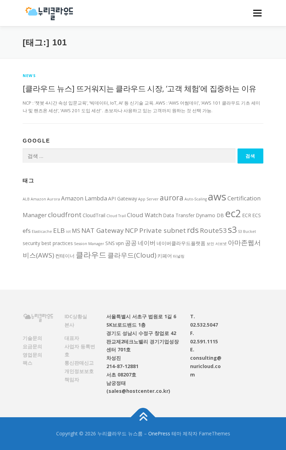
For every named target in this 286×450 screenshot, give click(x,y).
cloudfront (65, 214)
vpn (120, 243)
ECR (246, 215)
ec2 (233, 213)
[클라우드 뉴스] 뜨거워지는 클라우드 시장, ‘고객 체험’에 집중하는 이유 (139, 88)
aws (217, 197)
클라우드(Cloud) (131, 255)
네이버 (147, 243)
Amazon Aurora (45, 199)
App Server (148, 199)
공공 (131, 243)
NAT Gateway (102, 230)
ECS (256, 215)
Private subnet (162, 230)
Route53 (213, 230)
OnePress (159, 433)
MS (76, 231)
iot (68, 231)
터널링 (179, 256)
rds (193, 229)
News (29, 75)
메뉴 (255, 13)
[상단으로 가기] (143, 417)
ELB (59, 230)
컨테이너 (65, 255)
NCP (131, 230)
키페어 (164, 255)
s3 (232, 229)
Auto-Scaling (196, 199)
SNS (110, 243)
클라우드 (91, 254)
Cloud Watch (144, 215)
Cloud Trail (116, 215)
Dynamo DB (210, 215)
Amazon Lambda (84, 198)
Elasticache (42, 231)
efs (27, 231)
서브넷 (221, 243)
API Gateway (122, 198)
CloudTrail (94, 215)
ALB (26, 199)
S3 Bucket (247, 231)
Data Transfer (179, 215)
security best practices (48, 243)
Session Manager (89, 243)
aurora (171, 198)
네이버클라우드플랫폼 (181, 243)
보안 (210, 243)
